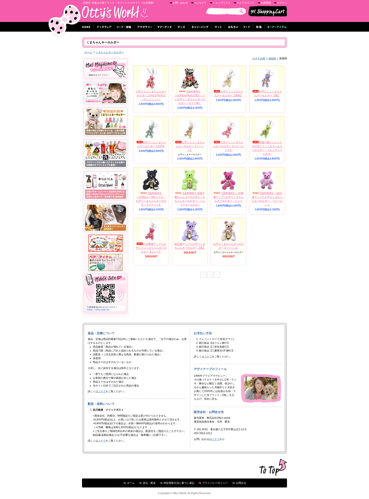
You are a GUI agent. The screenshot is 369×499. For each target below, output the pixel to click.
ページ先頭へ (273, 467)
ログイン (282, 2)
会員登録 (266, 2)
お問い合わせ (180, 2)
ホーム (87, 27)
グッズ (181, 27)
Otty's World (115, 14)
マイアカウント (246, 2)
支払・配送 (149, 482)
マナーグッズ (165, 27)
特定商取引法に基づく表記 (179, 482)
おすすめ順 (258, 58)
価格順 (272, 58)
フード (246, 27)
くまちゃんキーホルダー (110, 52)
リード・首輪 (124, 27)
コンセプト (200, 2)
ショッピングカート (268, 11)
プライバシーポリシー (215, 482)
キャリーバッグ (199, 27)
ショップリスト (222, 2)
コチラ (102, 391)
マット (218, 27)
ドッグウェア (104, 27)
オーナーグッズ (276, 27)
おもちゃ (232, 27)
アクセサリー (144, 27)
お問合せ (241, 482)
